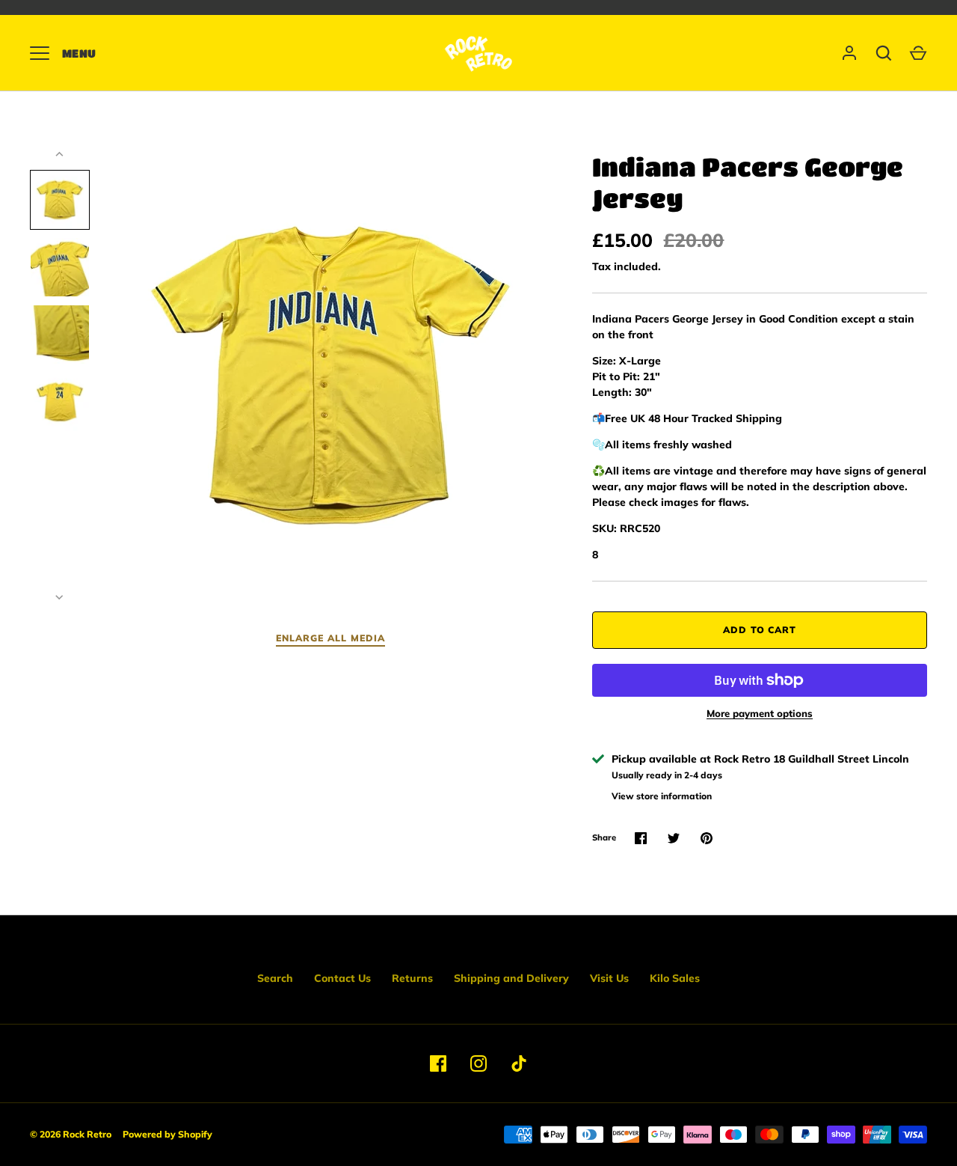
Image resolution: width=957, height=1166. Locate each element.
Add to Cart (760, 629)
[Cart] (918, 53)
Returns (412, 978)
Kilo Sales (675, 978)
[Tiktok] (518, 1063)
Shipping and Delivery (511, 978)
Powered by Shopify (167, 1134)
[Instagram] (478, 1063)
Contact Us (342, 978)
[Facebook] (438, 1063)
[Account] (849, 53)
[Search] (883, 53)
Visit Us (609, 978)
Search (275, 978)
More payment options (760, 713)
